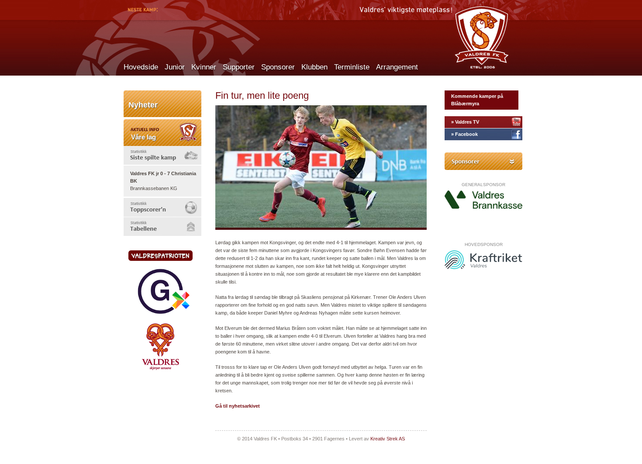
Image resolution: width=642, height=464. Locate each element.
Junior (175, 67)
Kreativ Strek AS (387, 438)
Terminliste (351, 67)
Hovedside (141, 67)
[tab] (162, 155)
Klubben (314, 67)
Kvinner (203, 67)
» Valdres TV (465, 122)
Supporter (239, 67)
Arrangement (397, 67)
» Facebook (464, 134)
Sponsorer (278, 67)
